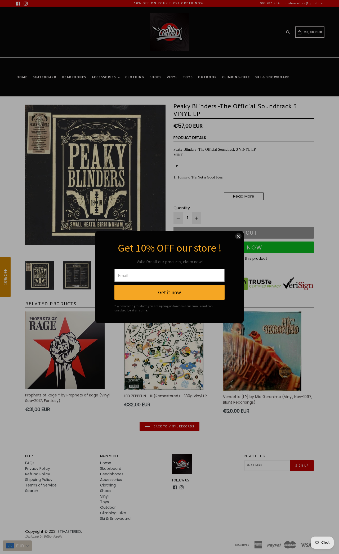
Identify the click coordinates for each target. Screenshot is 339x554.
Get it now (169, 292)
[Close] (238, 236)
